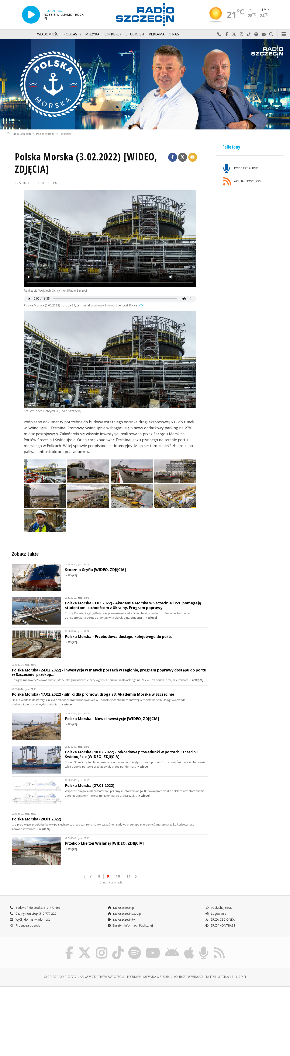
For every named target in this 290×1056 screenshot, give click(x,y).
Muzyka (92, 34)
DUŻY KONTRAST (222, 925)
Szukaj (271, 34)
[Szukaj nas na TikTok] (118, 947)
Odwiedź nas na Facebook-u (226, 34)
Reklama (157, 34)
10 (118, 876)
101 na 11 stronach (110, 882)
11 (129, 876)
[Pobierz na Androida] (172, 947)
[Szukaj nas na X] (85, 947)
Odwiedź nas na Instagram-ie (241, 34)
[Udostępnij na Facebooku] (172, 157)
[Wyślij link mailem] (192, 157)
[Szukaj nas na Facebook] (69, 947)
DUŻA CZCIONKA (222, 919)
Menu (284, 34)
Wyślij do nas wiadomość (263, 34)
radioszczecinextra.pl (127, 913)
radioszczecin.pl (123, 908)
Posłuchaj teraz (221, 908)
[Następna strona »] (135, 876)
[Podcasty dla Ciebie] (203, 947)
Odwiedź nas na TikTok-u (249, 34)
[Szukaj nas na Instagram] (102, 947)
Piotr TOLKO (48, 183)
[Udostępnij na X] (182, 157)
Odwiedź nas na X (234, 34)
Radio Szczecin (21, 133)
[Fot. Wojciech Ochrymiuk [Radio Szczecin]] (110, 359)
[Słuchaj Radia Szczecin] (31, 15)
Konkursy (113, 34)
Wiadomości (48, 34)
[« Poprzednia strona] (85, 876)
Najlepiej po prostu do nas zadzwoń (219, 34)
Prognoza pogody (27, 925)
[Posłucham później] (140, 305)
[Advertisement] (40, 1019)
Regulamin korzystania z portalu (150, 977)
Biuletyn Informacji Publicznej (132, 925)
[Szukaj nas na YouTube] (153, 947)
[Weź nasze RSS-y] (219, 947)
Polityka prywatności (188, 977)
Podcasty (72, 34)
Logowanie (218, 913)
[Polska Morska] (145, 84)
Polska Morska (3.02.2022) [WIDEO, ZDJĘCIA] (86, 163)
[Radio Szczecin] (145, 14)
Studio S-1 (135, 34)
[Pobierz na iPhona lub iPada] (189, 947)
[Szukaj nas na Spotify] (134, 947)
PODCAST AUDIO (245, 168)
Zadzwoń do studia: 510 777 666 (38, 908)
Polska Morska (45, 133)
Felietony (65, 133)
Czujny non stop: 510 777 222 (35, 913)
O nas (174, 34)
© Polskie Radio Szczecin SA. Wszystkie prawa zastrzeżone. (84, 977)
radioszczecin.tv (123, 919)
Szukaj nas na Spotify (256, 34)
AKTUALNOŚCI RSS (247, 181)
